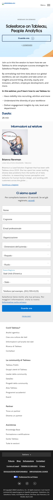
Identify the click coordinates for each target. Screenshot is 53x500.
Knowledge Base (13, 430)
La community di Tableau (18, 360)
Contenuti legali (13, 466)
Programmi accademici (16, 392)
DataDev (9, 379)
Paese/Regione (9, 270)
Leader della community (16, 374)
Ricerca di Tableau (14, 346)
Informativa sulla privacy (14, 302)
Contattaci (10, 351)
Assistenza (11, 425)
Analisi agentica (12, 332)
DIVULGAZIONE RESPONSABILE (16, 471)
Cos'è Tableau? (13, 327)
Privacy (42, 466)
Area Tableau (11, 388)
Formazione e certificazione (18, 434)
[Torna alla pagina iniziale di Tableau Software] (11, 2)
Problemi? (26, 316)
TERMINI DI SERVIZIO (29, 466)
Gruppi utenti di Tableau (16, 369)
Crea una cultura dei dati (16, 337)
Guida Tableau (12, 439)
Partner (9, 406)
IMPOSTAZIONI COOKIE (38, 471)
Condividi (27, 45)
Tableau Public (12, 365)
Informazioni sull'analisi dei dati (20, 342)
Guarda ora (23, 38)
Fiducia (11, 461)
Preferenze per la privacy (28, 477)
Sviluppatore (28, 461)
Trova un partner (13, 411)
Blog (19, 461)
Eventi (8, 397)
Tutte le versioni (13, 443)
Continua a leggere (10, 185)
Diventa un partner (14, 416)
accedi (31, 200)
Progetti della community (17, 383)
